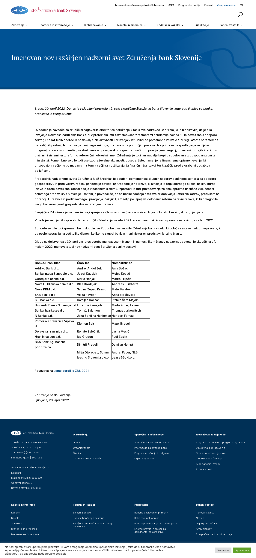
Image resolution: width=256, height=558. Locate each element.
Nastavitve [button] (223, 550)
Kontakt (208, 5)
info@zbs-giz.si (20, 457)
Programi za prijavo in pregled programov (220, 442)
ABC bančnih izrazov (208, 463)
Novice (200, 517)
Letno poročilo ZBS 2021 (71, 371)
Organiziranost (81, 447)
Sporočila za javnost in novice (151, 442)
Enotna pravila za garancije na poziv (155, 523)
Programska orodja (189, 5)
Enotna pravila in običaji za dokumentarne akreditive (150, 530)
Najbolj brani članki (207, 523)
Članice (77, 453)
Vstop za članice (226, 5)
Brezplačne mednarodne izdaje (214, 534)
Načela (15, 517)
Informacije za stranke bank (150, 447)
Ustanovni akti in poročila (87, 458)
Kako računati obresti (146, 517)
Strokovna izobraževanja (210, 447)
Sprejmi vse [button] (242, 550)
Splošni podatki (82, 512)
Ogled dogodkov (144, 458)
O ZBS (76, 442)
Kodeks (15, 512)
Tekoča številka (205, 512)
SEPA (171, 5)
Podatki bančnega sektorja (88, 517)
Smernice (16, 523)
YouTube (37, 457)
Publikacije (202, 25)
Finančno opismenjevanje (211, 453)
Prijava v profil (204, 469)
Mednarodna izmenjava (25, 534)
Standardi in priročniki (24, 528)
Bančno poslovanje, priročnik (151, 512)
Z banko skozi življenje (209, 458)
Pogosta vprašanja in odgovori (152, 453)
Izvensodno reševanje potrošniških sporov (139, 5)
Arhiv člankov (204, 528)
